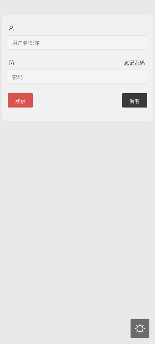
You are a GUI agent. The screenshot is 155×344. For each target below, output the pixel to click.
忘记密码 (134, 62)
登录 (20, 101)
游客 (134, 101)
